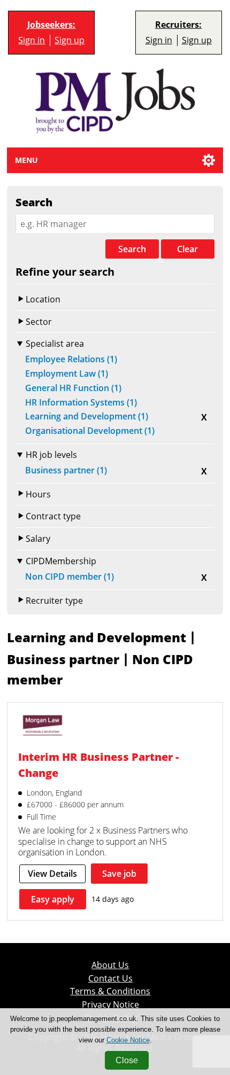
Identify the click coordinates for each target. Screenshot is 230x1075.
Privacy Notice (110, 1004)
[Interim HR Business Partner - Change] (42, 726)
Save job (119, 873)
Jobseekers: (51, 24)
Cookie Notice (128, 1040)
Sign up (70, 40)
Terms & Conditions (110, 991)
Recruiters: (178, 24)
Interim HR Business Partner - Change (98, 764)
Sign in (31, 40)
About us (110, 965)
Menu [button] (26, 160)
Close (127, 1060)
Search (132, 249)
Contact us (110, 978)
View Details (52, 873)
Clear (187, 249)
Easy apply (52, 899)
